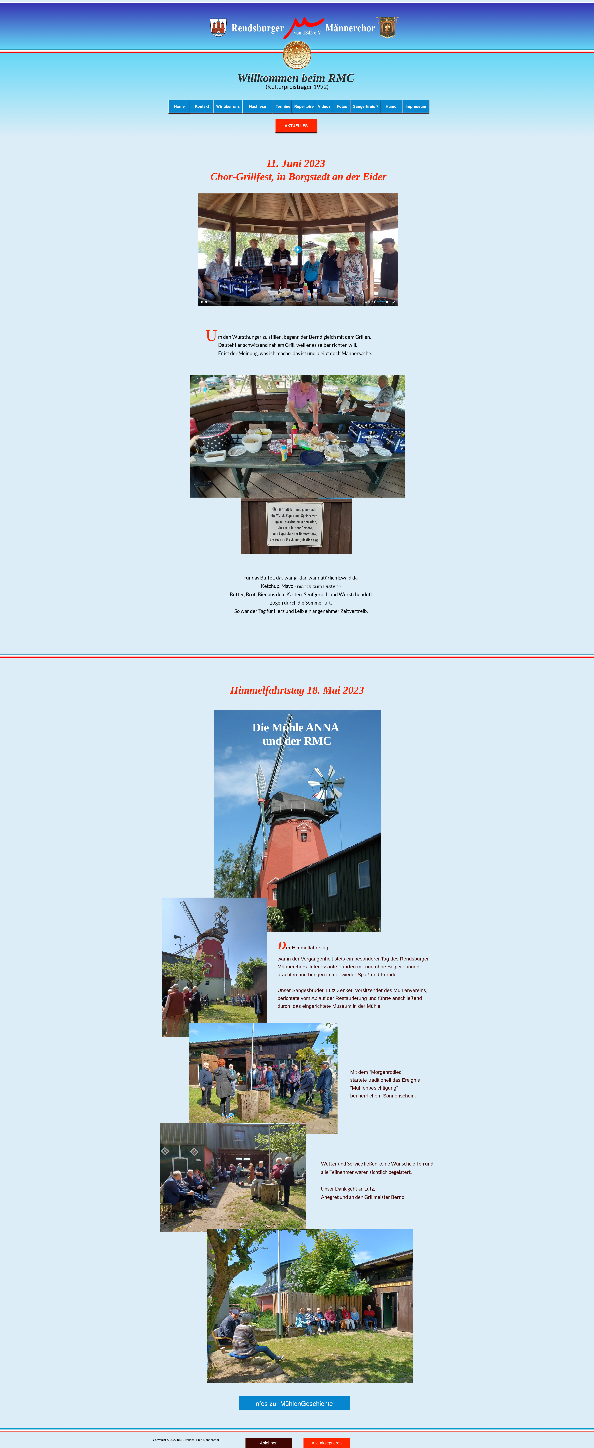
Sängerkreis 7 (366, 106)
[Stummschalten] (373, 301)
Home (179, 106)
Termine (283, 106)
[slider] (284, 301)
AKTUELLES (296, 125)
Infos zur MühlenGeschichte (294, 1403)
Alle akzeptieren (327, 1443)
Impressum (416, 106)
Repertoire (303, 106)
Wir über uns (228, 106)
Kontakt (202, 106)
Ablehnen (269, 1443)
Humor (392, 106)
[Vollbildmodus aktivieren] (394, 301)
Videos (324, 106)
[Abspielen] (202, 301)
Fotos (342, 106)
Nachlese (257, 106)
